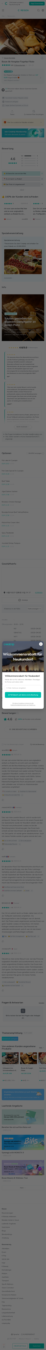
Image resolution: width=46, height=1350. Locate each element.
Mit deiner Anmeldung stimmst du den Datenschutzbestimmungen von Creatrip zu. (23, 704)
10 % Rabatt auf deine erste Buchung (23, 695)
